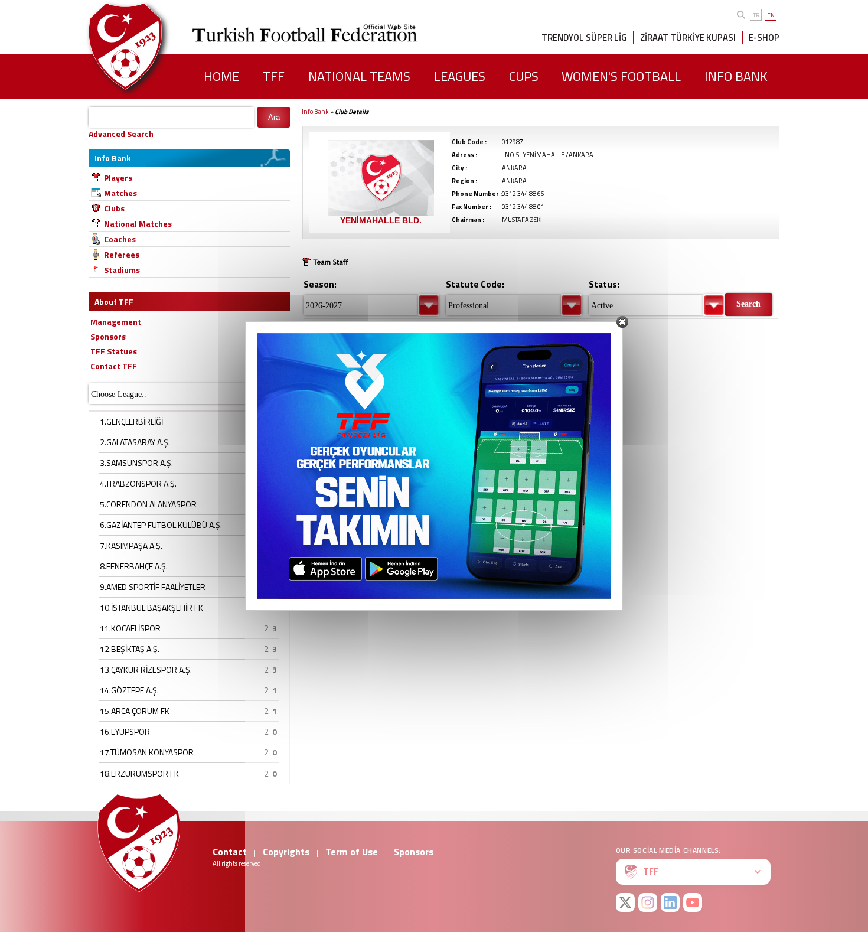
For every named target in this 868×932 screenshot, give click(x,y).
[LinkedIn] (670, 902)
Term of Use (351, 852)
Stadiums (122, 269)
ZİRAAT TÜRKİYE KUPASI (688, 37)
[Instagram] (647, 902)
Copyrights (286, 852)
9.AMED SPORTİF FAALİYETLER (152, 587)
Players (118, 177)
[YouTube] (692, 902)
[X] (625, 902)
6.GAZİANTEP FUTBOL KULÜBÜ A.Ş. (161, 525)
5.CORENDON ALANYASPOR (148, 504)
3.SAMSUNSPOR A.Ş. (136, 463)
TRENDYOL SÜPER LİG (584, 37)
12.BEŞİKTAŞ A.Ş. (129, 649)
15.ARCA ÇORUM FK (134, 711)
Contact (230, 852)
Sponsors (413, 852)
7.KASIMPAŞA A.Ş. (131, 545)
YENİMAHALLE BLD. (381, 220)
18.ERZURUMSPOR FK (139, 773)
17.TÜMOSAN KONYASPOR (147, 752)
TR (756, 15)
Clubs (114, 208)
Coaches (120, 239)
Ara (274, 117)
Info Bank (315, 111)
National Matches (138, 223)
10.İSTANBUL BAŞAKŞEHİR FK (151, 607)
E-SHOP (764, 37)
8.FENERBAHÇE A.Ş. (134, 566)
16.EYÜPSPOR (125, 731)
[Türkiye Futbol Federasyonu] (145, 46)
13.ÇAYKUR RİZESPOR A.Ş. (146, 669)
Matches (120, 193)
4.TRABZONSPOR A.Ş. (138, 483)
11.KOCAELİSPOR (130, 628)
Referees (121, 254)
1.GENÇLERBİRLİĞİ (131, 421)
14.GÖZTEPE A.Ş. (129, 690)
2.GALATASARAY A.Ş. (135, 442)
